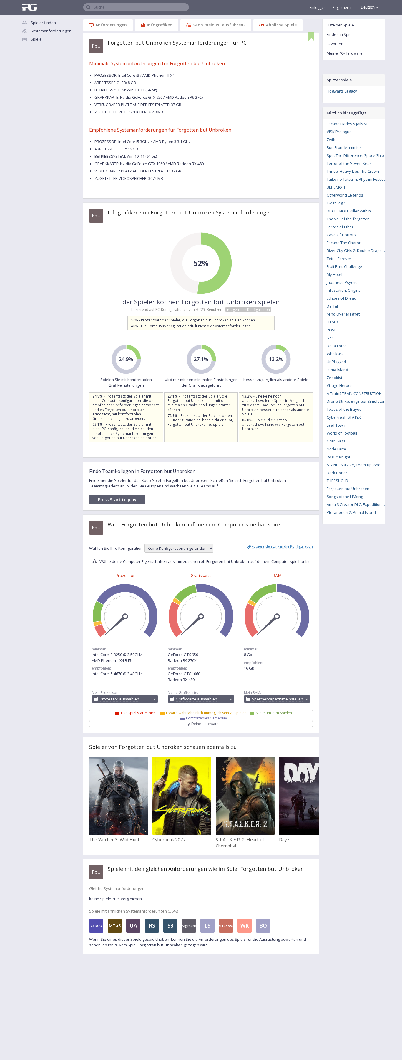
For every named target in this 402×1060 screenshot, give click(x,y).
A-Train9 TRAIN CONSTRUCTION (354, 393)
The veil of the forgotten (348, 219)
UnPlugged (336, 361)
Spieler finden (43, 22)
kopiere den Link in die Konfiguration (282, 546)
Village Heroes (340, 385)
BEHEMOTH (337, 187)
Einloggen (318, 7)
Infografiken (159, 25)
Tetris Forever (339, 258)
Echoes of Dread (341, 298)
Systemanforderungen (51, 30)
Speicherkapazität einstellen (277, 699)
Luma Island (337, 369)
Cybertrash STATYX (344, 417)
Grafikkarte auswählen (196, 699)
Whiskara (335, 353)
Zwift (331, 139)
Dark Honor (337, 472)
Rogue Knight (338, 456)
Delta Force (337, 345)
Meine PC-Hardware (345, 53)
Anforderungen (111, 25)
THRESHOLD (337, 480)
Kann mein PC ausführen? (218, 25)
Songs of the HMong (345, 496)
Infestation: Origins (344, 290)
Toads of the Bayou (344, 409)
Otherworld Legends (345, 195)
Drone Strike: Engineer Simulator (356, 401)
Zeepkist (334, 377)
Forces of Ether (340, 226)
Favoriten (335, 43)
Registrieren (343, 7)
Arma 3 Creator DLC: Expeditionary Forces (358, 504)
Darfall (333, 306)
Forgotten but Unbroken (348, 488)
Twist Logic (336, 203)
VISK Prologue (339, 131)
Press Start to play (117, 499)
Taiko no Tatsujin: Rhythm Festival (357, 179)
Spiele (36, 39)
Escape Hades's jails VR (348, 123)
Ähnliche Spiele (281, 25)
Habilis (333, 322)
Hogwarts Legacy (342, 91)
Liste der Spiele (340, 25)
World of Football (342, 433)
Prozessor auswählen (119, 699)
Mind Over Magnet (343, 314)
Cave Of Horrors (341, 234)
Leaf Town (336, 425)
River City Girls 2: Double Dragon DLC (358, 250)
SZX (330, 338)
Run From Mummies (344, 147)
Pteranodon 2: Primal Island (351, 512)
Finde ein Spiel (340, 34)
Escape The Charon (344, 242)
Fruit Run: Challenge (344, 266)
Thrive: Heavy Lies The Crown (353, 171)
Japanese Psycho (342, 282)
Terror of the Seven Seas (349, 163)
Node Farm (336, 449)
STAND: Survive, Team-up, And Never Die (358, 464)
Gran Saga (336, 441)
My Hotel (334, 274)
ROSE (331, 330)
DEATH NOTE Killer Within (349, 211)
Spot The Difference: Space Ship (355, 155)
